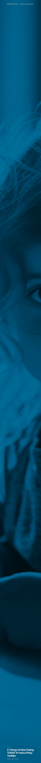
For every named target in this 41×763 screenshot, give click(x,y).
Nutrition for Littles (12, 4)
